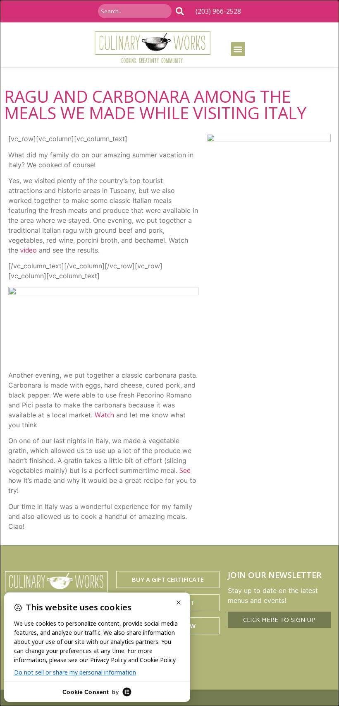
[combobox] (135, 11)
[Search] (181, 11)
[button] (238, 49)
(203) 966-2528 (218, 11)
